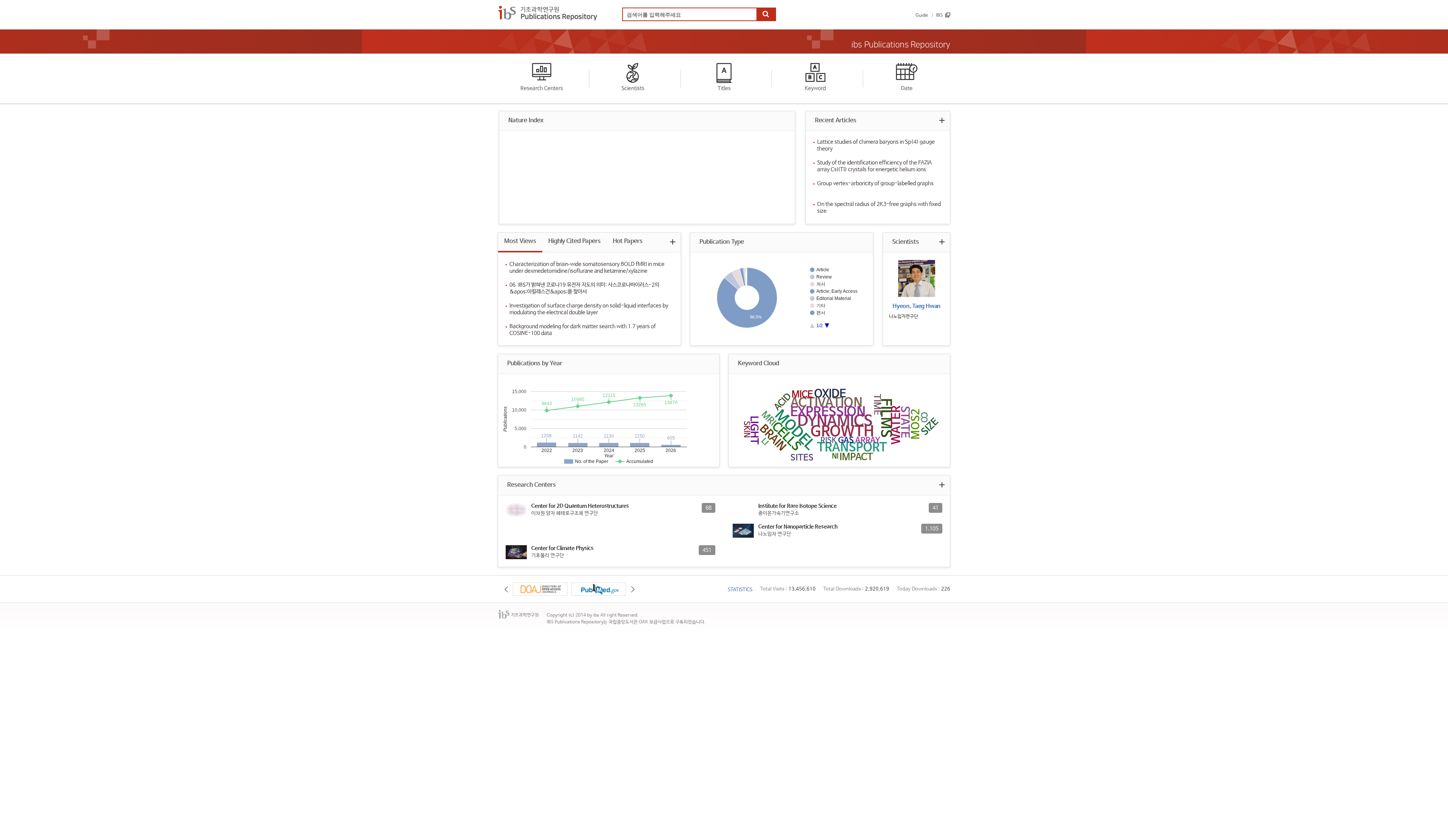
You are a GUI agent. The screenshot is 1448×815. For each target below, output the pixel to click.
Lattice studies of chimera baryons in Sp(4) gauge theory (876, 145)
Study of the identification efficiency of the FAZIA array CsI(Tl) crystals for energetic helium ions (874, 166)
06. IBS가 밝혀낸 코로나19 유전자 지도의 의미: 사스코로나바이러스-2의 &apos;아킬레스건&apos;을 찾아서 (584, 288)
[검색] (765, 14)
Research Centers (541, 88)
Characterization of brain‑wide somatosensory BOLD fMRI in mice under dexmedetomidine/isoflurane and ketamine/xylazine (586, 267)
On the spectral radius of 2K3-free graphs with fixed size (879, 207)
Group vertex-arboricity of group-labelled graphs (875, 183)
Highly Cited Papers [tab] (574, 241)
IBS (939, 15)
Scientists (632, 88)
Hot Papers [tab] (628, 241)
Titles (724, 88)
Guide (922, 15)
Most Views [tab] (520, 241)
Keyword (815, 88)
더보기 (941, 120)
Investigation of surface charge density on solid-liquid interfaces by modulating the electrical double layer (588, 309)
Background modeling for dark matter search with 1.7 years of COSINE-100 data (582, 329)
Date (907, 88)
